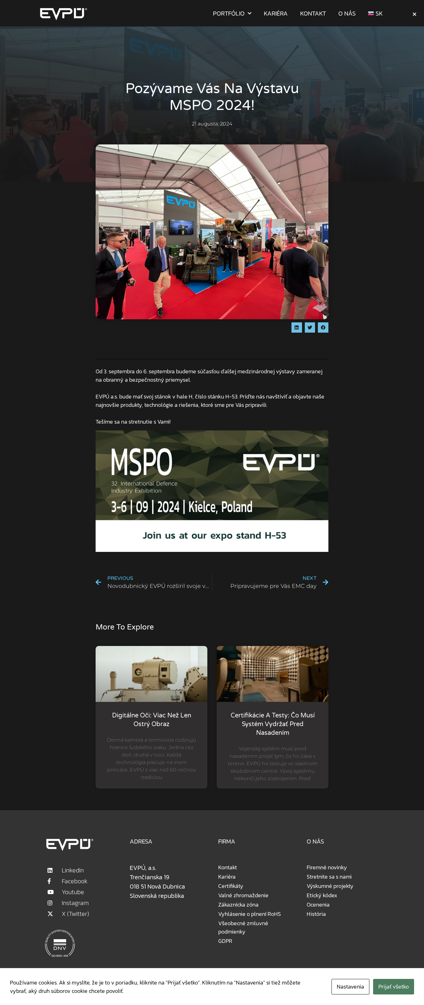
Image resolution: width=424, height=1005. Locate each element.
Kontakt (313, 13)
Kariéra (276, 13)
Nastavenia (350, 986)
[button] (296, 327)
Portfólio (229, 13)
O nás (347, 13)
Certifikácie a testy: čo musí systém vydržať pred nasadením (273, 724)
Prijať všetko (393, 986)
